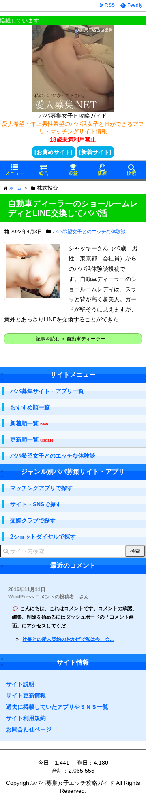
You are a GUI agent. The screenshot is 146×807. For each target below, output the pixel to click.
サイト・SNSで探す (35, 504)
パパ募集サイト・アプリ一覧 (47, 391)
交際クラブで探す (33, 520)
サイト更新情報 (26, 695)
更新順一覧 (32, 440)
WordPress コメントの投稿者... (43, 597)
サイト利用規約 (26, 718)
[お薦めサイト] (53, 152)
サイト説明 (20, 684)
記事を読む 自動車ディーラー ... (73, 339)
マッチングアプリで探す (41, 488)
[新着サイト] (95, 152)
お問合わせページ (29, 729)
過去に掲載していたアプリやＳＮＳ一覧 (57, 706)
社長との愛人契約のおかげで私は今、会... (68, 639)
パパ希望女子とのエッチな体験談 (89, 231)
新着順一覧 (29, 423)
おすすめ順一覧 (30, 407)
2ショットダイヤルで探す (43, 536)
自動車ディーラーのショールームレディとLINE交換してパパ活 (73, 208)
